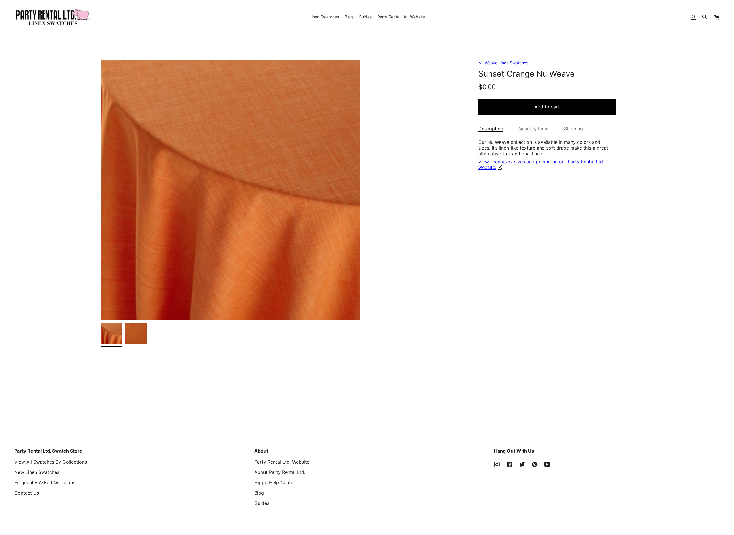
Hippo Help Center (274, 482)
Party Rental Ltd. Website (281, 462)
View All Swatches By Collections (50, 462)
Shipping (573, 128)
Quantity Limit (533, 128)
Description (490, 128)
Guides (261, 503)
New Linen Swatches (36, 472)
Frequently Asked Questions (44, 482)
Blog (259, 493)
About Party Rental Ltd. (279, 472)
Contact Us (26, 493)
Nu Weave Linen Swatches (503, 62)
